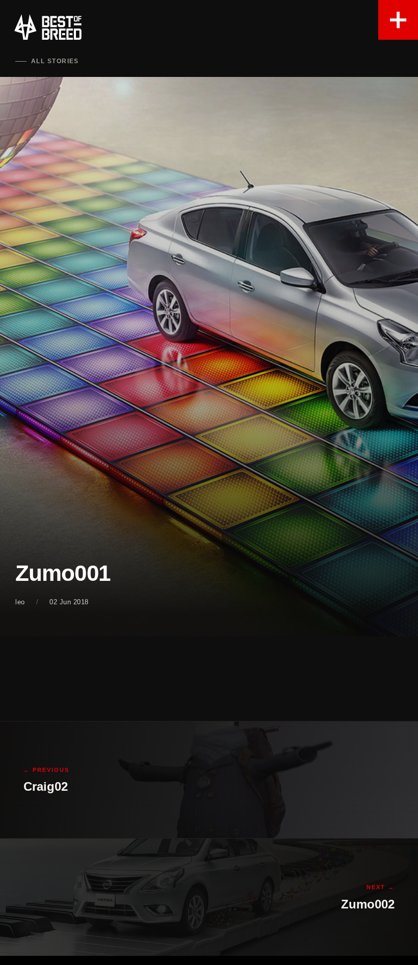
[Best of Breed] (48, 27)
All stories (55, 61)
